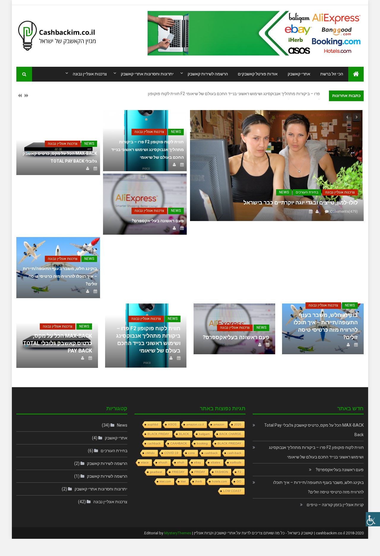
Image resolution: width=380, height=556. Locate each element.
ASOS (172, 424)
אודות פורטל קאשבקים (258, 74)
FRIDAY (199, 472)
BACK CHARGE (230, 434)
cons (191, 453)
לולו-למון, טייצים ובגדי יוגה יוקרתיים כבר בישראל (300, 202)
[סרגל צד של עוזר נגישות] (373, 519)
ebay (197, 462)
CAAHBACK (178, 443)
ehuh (180, 462)
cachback (154, 443)
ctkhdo (150, 453)
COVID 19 (171, 453)
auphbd (153, 424)
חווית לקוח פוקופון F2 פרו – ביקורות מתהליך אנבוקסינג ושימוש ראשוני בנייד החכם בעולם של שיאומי (147, 149)
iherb (198, 481)
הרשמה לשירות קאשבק (208, 74)
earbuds (235, 462)
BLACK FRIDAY (158, 434)
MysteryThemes (177, 533)
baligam (204, 434)
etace (145, 462)
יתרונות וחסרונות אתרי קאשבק (147, 74)
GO (239, 481)
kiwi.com (165, 481)
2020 (237, 424)
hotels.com (219, 481)
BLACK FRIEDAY (229, 443)
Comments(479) (344, 211)
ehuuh (163, 462)
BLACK (184, 434)
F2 (239, 472)
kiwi (183, 481)
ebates (215, 462)
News (284, 192)
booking (202, 443)
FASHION (221, 472)
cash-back (234, 453)
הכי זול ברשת (331, 74)
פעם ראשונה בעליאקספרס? (158, 220)
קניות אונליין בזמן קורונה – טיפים (335, 504)
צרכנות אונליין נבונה (90, 74)
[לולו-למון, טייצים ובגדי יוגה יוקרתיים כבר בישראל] (277, 165)
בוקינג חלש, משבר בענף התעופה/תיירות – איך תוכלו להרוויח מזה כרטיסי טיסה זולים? (60, 276)
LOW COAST (232, 491)
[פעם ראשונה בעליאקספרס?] (145, 204)
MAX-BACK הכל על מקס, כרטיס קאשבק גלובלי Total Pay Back (57, 343)
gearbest (156, 472)
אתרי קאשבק (299, 74)
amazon (218, 424)
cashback (211, 453)
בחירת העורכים (307, 192)
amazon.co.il (195, 424)
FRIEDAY (178, 472)
